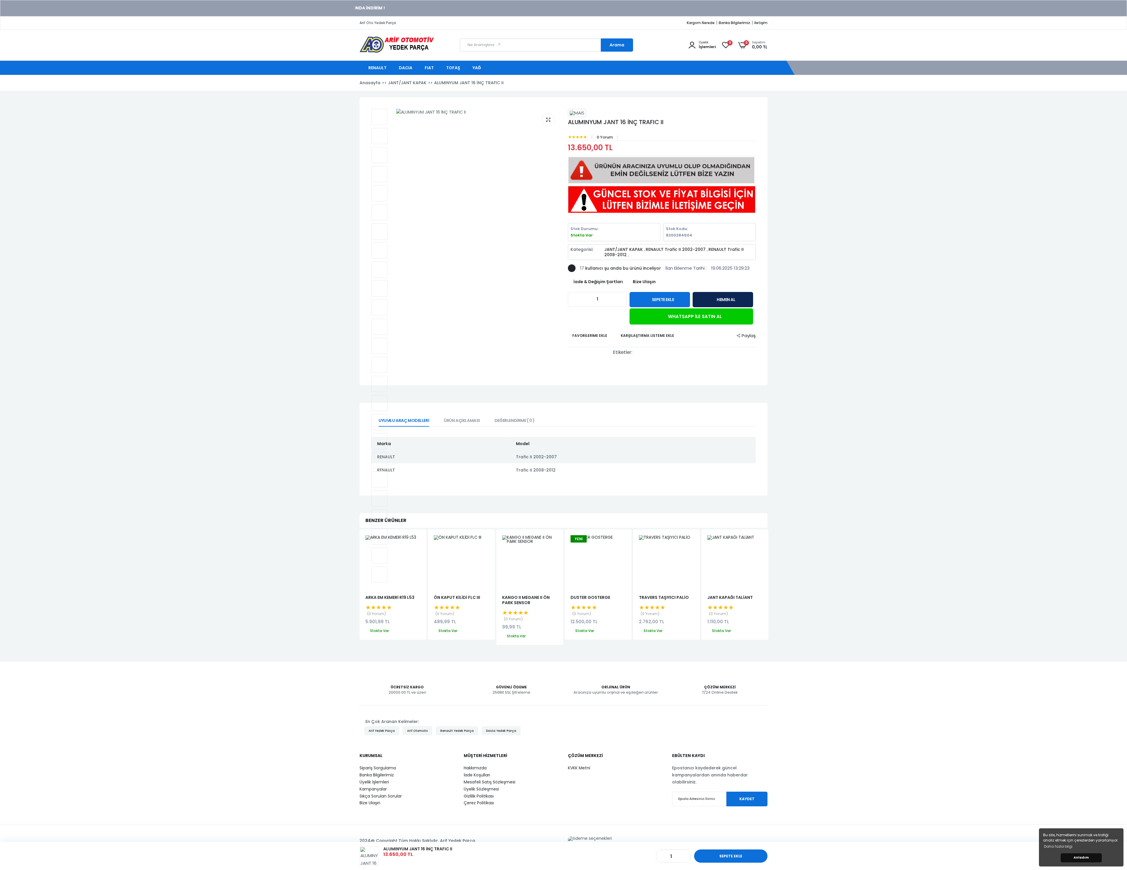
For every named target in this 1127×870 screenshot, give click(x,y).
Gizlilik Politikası (479, 796)
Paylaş (749, 335)
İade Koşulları (477, 775)
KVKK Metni (579, 768)
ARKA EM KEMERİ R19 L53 (389, 597)
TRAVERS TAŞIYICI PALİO (664, 597)
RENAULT (377, 68)
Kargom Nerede (701, 22)
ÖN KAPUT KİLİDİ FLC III (457, 597)
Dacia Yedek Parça (501, 731)
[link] (1111, 827)
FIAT (430, 68)
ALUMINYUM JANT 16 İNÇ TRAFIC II (616, 122)
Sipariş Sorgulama (378, 768)
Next (767, 587)
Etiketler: (622, 352)
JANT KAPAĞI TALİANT (730, 597)
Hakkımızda (475, 768)
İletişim (760, 22)
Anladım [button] (1081, 857)
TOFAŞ (453, 68)
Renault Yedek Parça (457, 731)
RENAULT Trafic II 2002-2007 (676, 249)
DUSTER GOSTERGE (590, 597)
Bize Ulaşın (370, 803)
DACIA (406, 68)
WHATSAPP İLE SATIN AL (694, 316)
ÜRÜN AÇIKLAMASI (462, 420)
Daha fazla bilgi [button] (1058, 846)
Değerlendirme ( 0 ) (515, 420)
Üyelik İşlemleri (374, 782)
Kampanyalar (373, 789)
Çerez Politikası (479, 803)
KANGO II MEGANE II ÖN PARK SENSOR (526, 600)
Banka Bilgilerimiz (734, 22)
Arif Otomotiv (417, 731)
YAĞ (477, 68)
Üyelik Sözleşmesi (481, 789)
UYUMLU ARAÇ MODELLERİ (404, 420)
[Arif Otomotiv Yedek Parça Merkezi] (397, 51)
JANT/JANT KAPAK (624, 249)
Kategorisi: (582, 249)
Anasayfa (370, 83)
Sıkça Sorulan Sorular (381, 796)
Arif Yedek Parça (382, 731)
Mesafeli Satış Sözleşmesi (489, 782)
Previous (359, 587)
